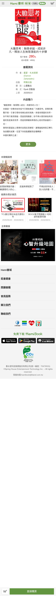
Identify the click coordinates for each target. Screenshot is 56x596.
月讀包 (35, 3)
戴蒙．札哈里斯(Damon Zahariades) (31, 76)
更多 (28, 144)
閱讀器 (42, 3)
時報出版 (28, 82)
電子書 (27, 3)
